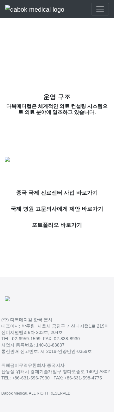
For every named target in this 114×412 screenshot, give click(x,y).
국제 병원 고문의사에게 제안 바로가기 (57, 209)
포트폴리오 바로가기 (57, 225)
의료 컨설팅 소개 (54, 49)
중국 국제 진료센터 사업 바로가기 (57, 193)
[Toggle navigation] (100, 9)
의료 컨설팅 (25, 49)
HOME (5, 49)
